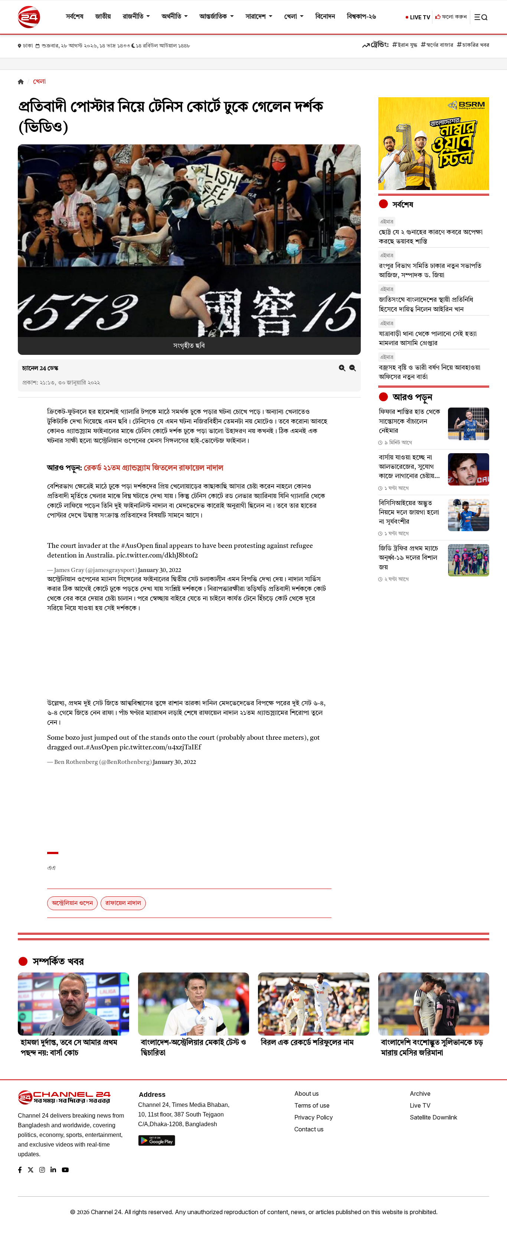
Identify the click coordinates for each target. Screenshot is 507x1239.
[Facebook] (20, 1170)
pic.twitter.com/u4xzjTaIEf (160, 747)
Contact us (309, 1129)
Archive (420, 1093)
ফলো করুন (454, 17)
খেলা (291, 17)
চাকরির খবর (475, 45)
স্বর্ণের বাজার (439, 45)
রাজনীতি (134, 17)
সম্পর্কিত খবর (57, 962)
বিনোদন (325, 17)
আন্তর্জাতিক (214, 17)
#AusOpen (137, 546)
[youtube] (65, 1170)
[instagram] (42, 1170)
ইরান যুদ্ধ (407, 45)
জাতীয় (103, 17)
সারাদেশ (256, 17)
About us (306, 1093)
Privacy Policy (313, 1117)
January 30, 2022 (159, 570)
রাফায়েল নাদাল (123, 903)
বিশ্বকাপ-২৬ (361, 17)
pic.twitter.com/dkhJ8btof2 (157, 555)
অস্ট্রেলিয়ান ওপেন (72, 903)
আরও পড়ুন (411, 397)
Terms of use (312, 1105)
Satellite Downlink (433, 1117)
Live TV (420, 1105)
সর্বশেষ (75, 17)
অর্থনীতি (172, 17)
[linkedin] (53, 1170)
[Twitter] (30, 1170)
